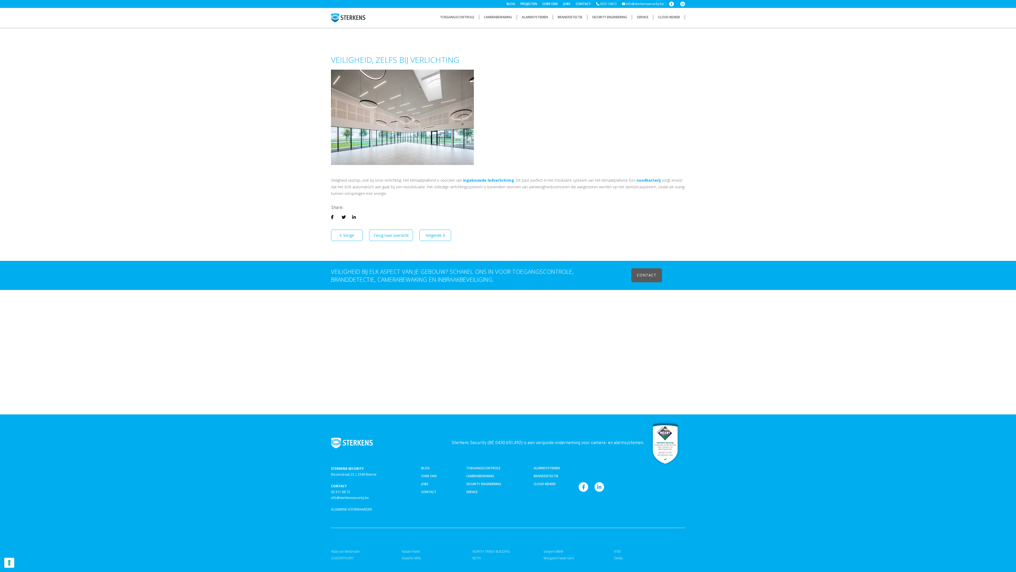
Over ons (550, 4)
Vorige (348, 235)
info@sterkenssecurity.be (644, 4)
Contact (583, 4)
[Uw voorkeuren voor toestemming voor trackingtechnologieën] (9, 563)
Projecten (528, 4)
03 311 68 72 (340, 492)
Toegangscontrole (457, 17)
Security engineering (609, 17)
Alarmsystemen (535, 17)
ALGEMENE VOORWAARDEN (351, 509)
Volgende (434, 235)
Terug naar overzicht (391, 235)
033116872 (608, 4)
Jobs (566, 4)
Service (642, 17)
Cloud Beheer (669, 17)
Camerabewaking (498, 17)
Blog (511, 4)
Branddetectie (570, 17)
